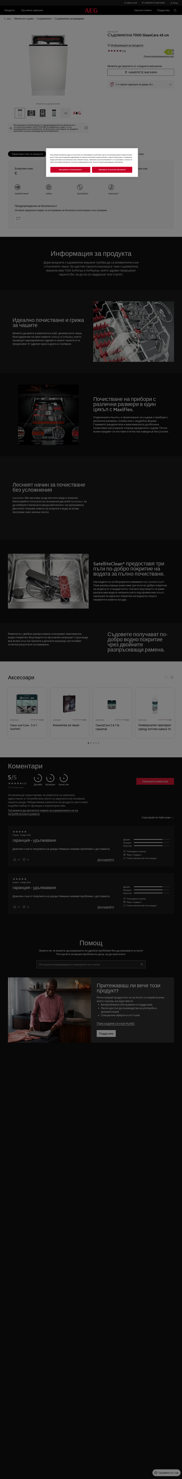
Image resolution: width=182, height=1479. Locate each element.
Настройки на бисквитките (70, 169)
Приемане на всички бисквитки (112, 169)
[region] (92, 162)
